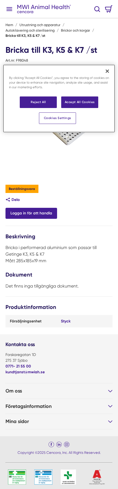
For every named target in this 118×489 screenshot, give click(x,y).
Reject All (38, 102)
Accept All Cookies (80, 102)
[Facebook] (51, 444)
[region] (59, 98)
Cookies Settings (57, 118)
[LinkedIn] (59, 444)
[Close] (107, 71)
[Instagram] (66, 444)
